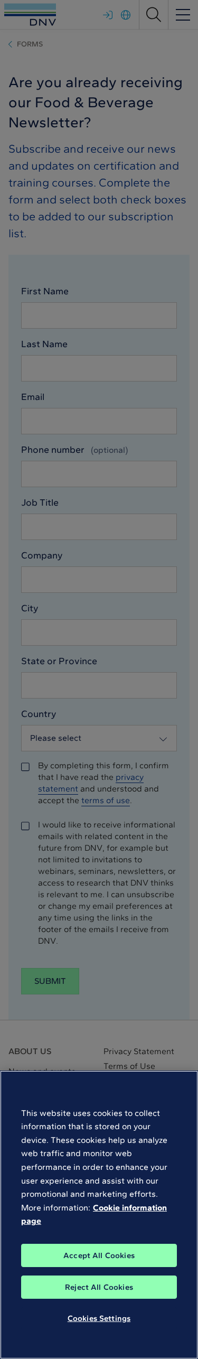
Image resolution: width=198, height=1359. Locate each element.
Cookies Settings (99, 1318)
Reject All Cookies (99, 1287)
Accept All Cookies (99, 1255)
